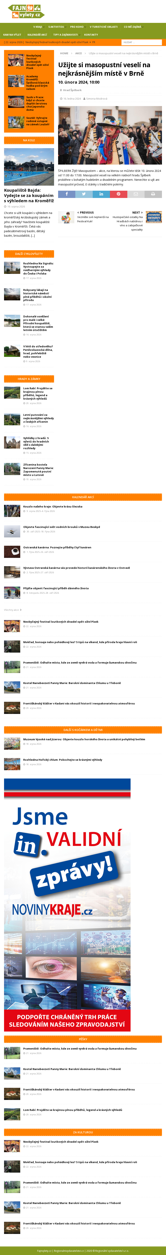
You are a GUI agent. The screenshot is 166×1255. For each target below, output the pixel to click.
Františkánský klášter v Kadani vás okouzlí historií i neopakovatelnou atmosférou (79, 703)
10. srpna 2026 (33, 479)
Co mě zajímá (132, 27)
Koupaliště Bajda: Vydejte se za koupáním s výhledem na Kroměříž (29, 195)
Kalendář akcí (37, 34)
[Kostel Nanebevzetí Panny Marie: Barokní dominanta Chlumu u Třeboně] (12, 687)
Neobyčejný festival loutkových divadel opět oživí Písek (37, 62)
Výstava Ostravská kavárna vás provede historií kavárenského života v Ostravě (76, 568)
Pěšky (83, 1039)
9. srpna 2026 (33, 361)
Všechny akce (12, 609)
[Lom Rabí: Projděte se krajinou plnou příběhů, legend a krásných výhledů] (12, 393)
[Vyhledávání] (141, 42)
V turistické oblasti (104, 27)
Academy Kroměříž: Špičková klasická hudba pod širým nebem (37, 83)
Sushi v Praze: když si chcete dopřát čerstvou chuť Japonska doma (36, 104)
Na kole (29, 140)
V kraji (37, 27)
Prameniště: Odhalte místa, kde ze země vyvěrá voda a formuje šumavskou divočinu (80, 662)
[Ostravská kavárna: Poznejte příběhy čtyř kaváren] (12, 552)
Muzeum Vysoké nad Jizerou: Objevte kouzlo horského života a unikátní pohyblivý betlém (84, 739)
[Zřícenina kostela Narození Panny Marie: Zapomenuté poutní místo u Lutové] (12, 469)
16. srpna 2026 (33, 334)
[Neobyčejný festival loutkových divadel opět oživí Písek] (16, 60)
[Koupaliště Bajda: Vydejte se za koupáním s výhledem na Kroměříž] (29, 167)
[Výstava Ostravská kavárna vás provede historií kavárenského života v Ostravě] (12, 572)
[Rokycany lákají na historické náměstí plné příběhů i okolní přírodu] (12, 294)
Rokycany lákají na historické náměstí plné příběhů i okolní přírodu (37, 295)
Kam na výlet (12, 34)
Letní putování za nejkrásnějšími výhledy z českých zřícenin (38, 418)
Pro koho (77, 27)
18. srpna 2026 (33, 743)
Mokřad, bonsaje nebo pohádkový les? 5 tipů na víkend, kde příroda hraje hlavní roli (80, 642)
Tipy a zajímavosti (65, 34)
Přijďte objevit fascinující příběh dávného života (56, 588)
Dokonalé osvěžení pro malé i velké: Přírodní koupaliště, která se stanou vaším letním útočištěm (38, 323)
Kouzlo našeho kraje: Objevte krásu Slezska (52, 506)
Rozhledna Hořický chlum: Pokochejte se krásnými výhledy (62, 760)
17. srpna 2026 (33, 278)
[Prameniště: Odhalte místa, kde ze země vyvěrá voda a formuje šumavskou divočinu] (12, 667)
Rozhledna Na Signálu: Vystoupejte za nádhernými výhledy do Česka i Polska (38, 268)
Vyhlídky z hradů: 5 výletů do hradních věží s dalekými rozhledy (36, 443)
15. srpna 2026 (33, 452)
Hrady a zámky (29, 379)
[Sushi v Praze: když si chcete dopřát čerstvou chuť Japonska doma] (16, 102)
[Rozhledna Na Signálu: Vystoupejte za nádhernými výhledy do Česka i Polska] (12, 268)
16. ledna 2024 (72, 98)
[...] (33, 235)
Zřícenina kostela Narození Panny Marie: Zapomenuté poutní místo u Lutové (38, 470)
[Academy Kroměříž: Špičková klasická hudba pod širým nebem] (16, 81)
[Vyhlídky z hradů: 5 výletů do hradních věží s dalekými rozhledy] (12, 442)
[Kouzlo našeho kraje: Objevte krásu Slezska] (12, 511)
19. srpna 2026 (16, 206)
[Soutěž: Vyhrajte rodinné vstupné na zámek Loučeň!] (16, 122)
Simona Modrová (96, 98)
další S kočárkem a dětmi (83, 730)
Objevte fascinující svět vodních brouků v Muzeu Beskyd (61, 527)
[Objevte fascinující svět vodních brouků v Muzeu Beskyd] (12, 531)
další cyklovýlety (29, 254)
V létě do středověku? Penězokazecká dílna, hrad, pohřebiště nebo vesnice (38, 351)
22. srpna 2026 (33, 626)
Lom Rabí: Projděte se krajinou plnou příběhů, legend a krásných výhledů (37, 393)
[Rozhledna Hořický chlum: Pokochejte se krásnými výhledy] (12, 764)
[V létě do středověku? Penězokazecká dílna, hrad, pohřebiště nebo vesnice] (12, 351)
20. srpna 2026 (33, 403)
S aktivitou (56, 27)
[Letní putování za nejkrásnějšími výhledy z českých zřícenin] (12, 419)
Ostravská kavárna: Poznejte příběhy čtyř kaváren (57, 547)
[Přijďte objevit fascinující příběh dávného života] (12, 593)
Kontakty (91, 34)
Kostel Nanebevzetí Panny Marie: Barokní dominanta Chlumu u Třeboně (72, 683)
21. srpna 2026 (33, 667)
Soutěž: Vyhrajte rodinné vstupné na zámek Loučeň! (37, 121)
